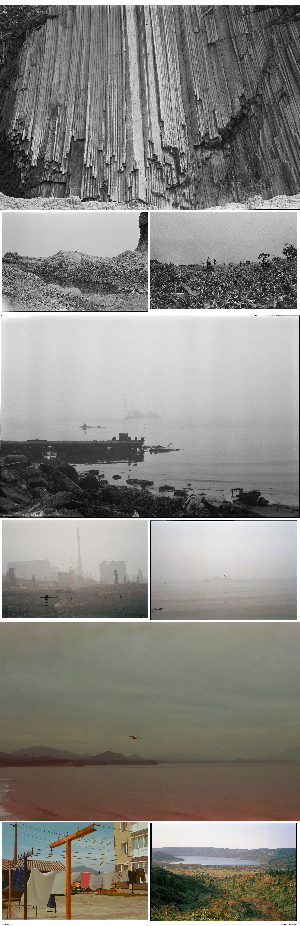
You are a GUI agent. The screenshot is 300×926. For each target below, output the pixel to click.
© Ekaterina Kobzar (7, 924)
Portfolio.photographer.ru (292, 924)
